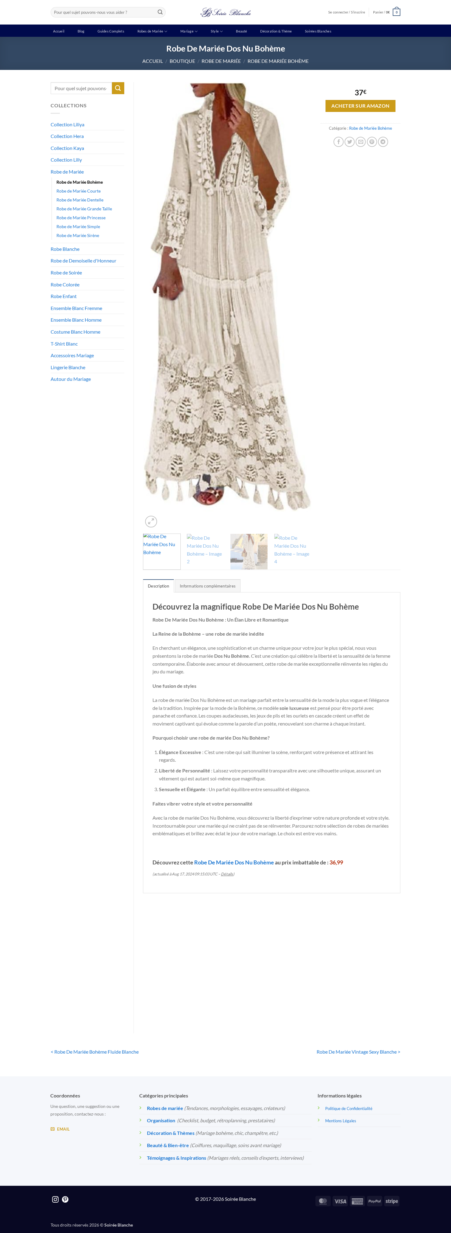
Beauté (241, 31)
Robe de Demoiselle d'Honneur (83, 260)
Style (215, 31)
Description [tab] (158, 586)
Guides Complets (111, 31)
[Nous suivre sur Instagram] (55, 1200)
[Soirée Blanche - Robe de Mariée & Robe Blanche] (226, 12)
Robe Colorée (65, 284)
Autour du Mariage (71, 379)
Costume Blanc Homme (75, 332)
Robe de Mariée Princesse (81, 217)
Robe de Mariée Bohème (278, 61)
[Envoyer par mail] (361, 142)
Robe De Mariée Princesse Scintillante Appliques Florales (304, 995)
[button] (386, 12)
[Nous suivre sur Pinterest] (65, 1200)
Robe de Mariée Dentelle (79, 199)
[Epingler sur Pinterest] (372, 142)
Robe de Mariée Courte (78, 190)
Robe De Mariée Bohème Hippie (239, 992)
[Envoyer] (160, 12)
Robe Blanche (65, 249)
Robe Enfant (64, 296)
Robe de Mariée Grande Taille (84, 208)
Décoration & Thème (276, 31)
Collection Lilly (66, 160)
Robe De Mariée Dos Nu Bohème (234, 862)
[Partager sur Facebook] (338, 142)
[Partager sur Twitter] (350, 142)
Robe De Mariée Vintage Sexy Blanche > (358, 1052)
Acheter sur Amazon (360, 106)
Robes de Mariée (150, 31)
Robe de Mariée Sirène (77, 235)
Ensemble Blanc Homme (76, 320)
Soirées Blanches (318, 31)
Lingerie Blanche (68, 367)
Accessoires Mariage (72, 355)
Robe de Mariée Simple (78, 226)
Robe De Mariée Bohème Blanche (370, 992)
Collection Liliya (67, 124)
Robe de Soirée (66, 272)
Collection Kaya (67, 148)
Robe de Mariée (221, 61)
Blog (81, 31)
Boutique (182, 61)
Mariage (187, 31)
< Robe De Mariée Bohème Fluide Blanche (95, 1052)
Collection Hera (67, 136)
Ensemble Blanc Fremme (76, 308)
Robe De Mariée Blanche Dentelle (173, 992)
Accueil (58, 31)
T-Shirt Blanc (64, 344)
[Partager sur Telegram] (383, 142)
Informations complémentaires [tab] (208, 586)
